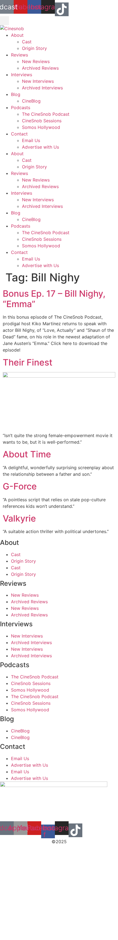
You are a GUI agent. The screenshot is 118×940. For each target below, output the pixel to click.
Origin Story (34, 48)
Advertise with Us (40, 147)
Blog (15, 94)
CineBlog (31, 101)
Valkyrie (19, 518)
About (17, 35)
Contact (19, 134)
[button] (4, 20)
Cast (27, 41)
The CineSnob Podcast (45, 114)
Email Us (31, 140)
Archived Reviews (40, 68)
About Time (27, 454)
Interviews (21, 74)
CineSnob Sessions (41, 120)
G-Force (20, 486)
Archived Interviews (42, 87)
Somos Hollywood (41, 127)
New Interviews (38, 81)
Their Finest (27, 362)
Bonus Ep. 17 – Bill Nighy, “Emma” (54, 298)
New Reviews (36, 61)
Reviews (19, 55)
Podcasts (20, 107)
